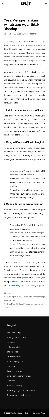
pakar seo (11, 366)
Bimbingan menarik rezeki (18, 395)
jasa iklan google (14, 371)
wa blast (11, 381)
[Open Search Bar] (3, 3)
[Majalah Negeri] (26, 3)
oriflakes (11, 342)
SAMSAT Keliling (14, 385)
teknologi (15, 285)
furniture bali (14, 347)
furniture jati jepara (15, 361)
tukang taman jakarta (16, 337)
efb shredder (13, 352)
